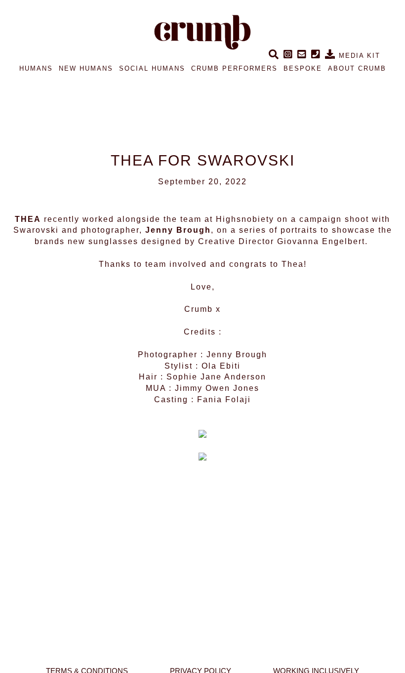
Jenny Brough (178, 230)
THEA (28, 219)
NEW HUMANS (86, 68)
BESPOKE (303, 68)
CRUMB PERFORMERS (234, 68)
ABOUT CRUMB (357, 68)
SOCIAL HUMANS (152, 68)
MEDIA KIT (358, 55)
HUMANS (36, 68)
